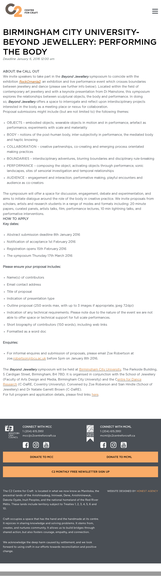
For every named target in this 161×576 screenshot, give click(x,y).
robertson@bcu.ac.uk (29, 358)
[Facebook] (26, 445)
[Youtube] (46, 445)
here (95, 394)
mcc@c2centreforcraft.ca (39, 435)
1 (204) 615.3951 (33, 431)
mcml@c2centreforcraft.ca (117, 435)
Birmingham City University (100, 369)
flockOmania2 (29, 81)
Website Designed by (132, 491)
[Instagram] (36, 445)
